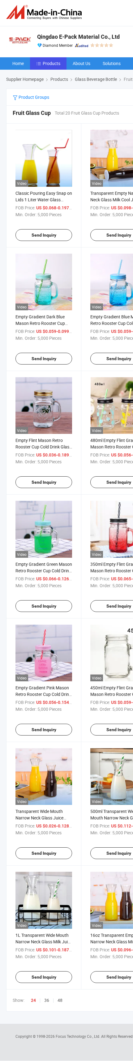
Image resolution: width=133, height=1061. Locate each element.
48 (60, 1000)
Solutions (112, 63)
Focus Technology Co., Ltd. (78, 1036)
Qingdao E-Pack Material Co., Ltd (78, 36)
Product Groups (33, 97)
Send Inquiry (44, 235)
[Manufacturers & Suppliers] (45, 12)
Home (18, 63)
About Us (81, 63)
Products (51, 63)
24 (33, 1000)
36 (46, 1000)
